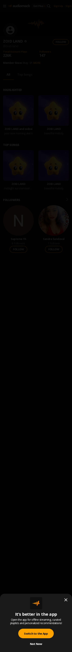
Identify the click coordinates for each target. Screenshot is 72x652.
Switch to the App (36, 633)
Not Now (36, 644)
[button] (36, 326)
